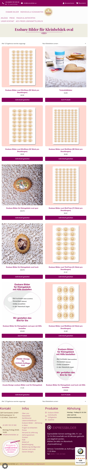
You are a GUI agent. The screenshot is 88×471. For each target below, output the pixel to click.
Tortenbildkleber (65, 90)
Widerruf (25, 442)
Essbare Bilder (12, 12)
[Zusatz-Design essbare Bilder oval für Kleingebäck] (22, 361)
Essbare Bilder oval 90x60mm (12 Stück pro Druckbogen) (66, 327)
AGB (23, 440)
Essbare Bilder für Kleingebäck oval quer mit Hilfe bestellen (22, 327)
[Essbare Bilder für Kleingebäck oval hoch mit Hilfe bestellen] (65, 361)
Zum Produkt (65, 100)
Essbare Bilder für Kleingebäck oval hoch (22, 267)
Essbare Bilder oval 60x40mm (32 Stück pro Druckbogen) (22, 150)
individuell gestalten (22, 100)
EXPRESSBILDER (64, 427)
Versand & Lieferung (30, 432)
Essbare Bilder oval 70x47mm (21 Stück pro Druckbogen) (66, 268)
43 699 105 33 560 (9, 425)
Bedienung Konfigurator (31, 447)
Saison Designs (28, 452)
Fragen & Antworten (25, 18)
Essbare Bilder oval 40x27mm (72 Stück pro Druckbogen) (66, 209)
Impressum (40, 464)
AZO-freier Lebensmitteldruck (29, 21)
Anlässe (4, 18)
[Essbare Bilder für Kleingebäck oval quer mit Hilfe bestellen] (22, 302)
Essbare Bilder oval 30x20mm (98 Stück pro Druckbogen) (66, 150)
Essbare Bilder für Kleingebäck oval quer (22, 208)
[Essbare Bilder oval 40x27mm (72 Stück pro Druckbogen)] (65, 184)
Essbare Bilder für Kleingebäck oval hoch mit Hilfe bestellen (65, 386)
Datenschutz (29, 464)
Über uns (25, 413)
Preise (12, 18)
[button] (5, 466)
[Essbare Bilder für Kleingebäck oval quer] (22, 184)
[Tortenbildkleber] (65, 66)
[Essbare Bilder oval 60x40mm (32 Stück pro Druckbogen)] (22, 125)
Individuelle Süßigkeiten (31, 12)
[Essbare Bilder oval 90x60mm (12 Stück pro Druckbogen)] (65, 302)
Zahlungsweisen (28, 435)
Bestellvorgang (27, 444)
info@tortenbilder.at (10, 435)
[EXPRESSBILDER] (49, 427)
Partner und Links (29, 449)
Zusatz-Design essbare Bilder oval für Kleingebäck (22, 385)
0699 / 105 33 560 (57, 454)
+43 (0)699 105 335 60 (12, 2)
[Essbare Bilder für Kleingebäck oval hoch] (22, 243)
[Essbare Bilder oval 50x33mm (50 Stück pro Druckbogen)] (22, 66)
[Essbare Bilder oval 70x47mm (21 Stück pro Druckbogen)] (65, 243)
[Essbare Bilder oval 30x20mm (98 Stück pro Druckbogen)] (65, 125)
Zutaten (25, 437)
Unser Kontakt (7, 21)
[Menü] (84, 448)
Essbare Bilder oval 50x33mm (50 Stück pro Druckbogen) (22, 91)
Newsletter (26, 416)
